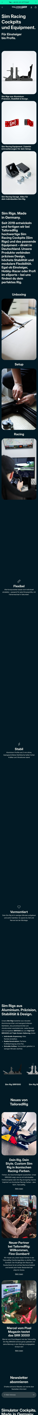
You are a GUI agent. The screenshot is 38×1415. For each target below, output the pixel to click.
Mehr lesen (19, 1189)
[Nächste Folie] (36, 2)
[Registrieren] (33, 1395)
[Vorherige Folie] (2, 2)
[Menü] (2, 7)
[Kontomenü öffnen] (31, 7)
